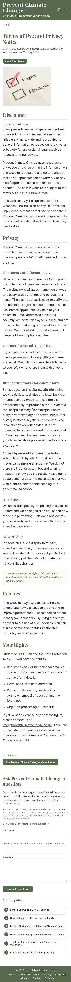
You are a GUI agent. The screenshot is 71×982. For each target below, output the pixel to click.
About (12, 974)
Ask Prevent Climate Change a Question (29, 762)
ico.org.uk (21, 740)
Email (34, 843)
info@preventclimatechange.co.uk (27, 725)
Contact (37, 978)
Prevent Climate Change (24, 8)
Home (6, 24)
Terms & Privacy (43, 974)
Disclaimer (24, 974)
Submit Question (18, 889)
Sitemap (24, 978)
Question (8, 857)
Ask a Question (13, 61)
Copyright (60, 974)
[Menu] (65, 10)
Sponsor (49, 978)
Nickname (8, 830)
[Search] (59, 10)
